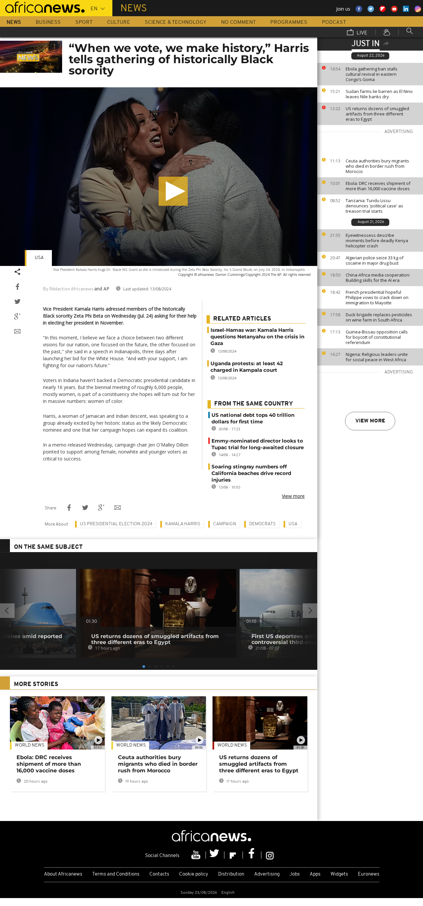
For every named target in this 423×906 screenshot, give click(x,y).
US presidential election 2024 (116, 524)
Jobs (294, 874)
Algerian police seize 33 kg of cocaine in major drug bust (375, 260)
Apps (315, 874)
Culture (118, 22)
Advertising (267, 874)
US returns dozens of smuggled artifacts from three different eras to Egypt (377, 114)
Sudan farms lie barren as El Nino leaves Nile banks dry (379, 94)
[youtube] (196, 855)
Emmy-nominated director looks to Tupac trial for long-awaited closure (258, 444)
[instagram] (269, 855)
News (14, 22)
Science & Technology (176, 22)
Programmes (288, 22)
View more (370, 421)
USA (39, 257)
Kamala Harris (182, 524)
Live (361, 33)
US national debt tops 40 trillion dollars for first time (253, 418)
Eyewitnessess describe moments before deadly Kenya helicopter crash (377, 240)
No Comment (238, 22)
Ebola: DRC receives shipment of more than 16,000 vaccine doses (378, 186)
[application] (158, 176)
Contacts (159, 874)
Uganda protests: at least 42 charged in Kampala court (247, 366)
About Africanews (63, 874)
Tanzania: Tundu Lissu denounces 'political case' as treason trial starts (374, 206)
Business (48, 22)
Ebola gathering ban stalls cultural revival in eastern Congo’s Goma (372, 74)
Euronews (368, 874)
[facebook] (252, 855)
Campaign (224, 524)
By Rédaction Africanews (68, 289)
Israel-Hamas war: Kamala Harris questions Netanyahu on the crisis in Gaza (257, 336)
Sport (84, 22)
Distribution (231, 874)
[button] (173, 191)
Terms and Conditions (115, 874)
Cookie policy (193, 874)
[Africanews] (42, 6)
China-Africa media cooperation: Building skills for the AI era (378, 277)
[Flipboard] (233, 855)
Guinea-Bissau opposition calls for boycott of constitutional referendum (377, 337)
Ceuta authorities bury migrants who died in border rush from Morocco (377, 166)
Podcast (334, 22)
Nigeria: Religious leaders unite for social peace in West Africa (377, 357)
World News (29, 745)
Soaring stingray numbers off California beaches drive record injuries (251, 473)
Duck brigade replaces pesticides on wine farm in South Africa (379, 317)
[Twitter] (215, 855)
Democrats (262, 524)
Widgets (339, 874)
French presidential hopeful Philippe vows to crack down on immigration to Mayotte (377, 297)
